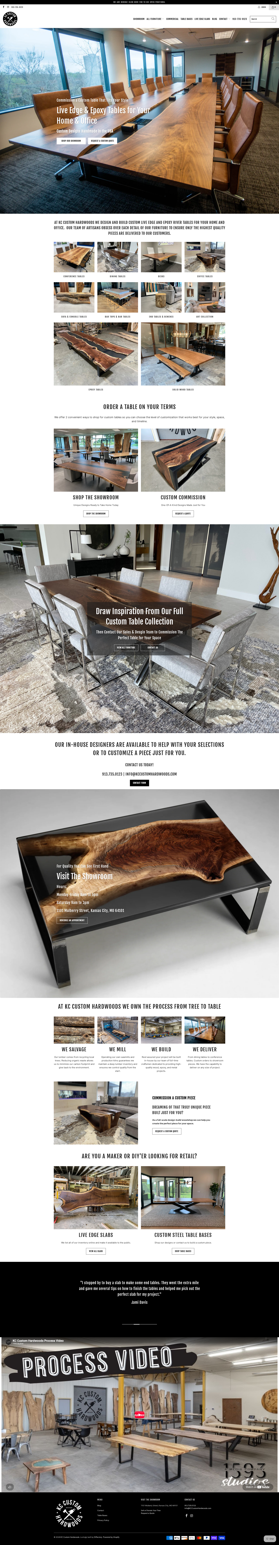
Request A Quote (183, 513)
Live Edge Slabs (202, 19)
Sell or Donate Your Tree (151, 1510)
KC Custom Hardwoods (69, 1537)
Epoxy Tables (96, 357)
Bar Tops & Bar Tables (117, 300)
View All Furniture (126, 647)
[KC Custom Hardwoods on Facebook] (3, 7)
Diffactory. (98, 1537)
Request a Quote (147, 1513)
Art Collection (205, 300)
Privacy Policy (103, 1520)
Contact (223, 19)
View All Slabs (96, 1251)
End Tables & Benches (161, 300)
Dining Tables (117, 260)
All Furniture (154, 19)
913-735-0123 (17, 7)
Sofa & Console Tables (74, 300)
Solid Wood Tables (183, 357)
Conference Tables (74, 260)
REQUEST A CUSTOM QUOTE (166, 1131)
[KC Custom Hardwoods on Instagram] (8, 7)
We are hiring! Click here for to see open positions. (139, 2)
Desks (161, 260)
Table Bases (187, 19)
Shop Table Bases (183, 1251)
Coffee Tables (205, 260)
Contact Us (153, 647)
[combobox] (263, 19)
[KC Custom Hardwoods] (10, 19)
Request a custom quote (102, 141)
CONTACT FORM (139, 783)
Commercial (172, 19)
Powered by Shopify (111, 1537)
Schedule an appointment (72, 920)
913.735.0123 (190, 1505)
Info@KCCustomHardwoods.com (198, 1508)
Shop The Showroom (96, 513)
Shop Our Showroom (71, 141)
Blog (214, 19)
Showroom (139, 19)
